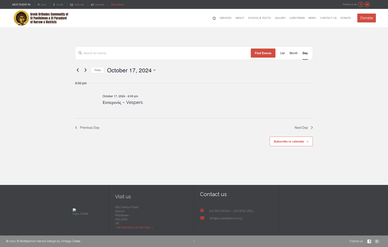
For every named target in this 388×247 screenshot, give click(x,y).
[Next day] (85, 70)
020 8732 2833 (243, 210)
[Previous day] (77, 70)
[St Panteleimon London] (41, 18)
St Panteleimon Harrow (31, 241)
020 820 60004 (219, 210)
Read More (117, 4)
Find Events (263, 53)
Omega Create (70, 241)
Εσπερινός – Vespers (123, 102)
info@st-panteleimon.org (226, 218)
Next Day (301, 127)
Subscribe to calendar (289, 141)
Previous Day (89, 127)
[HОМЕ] (214, 18)
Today (97, 70)
